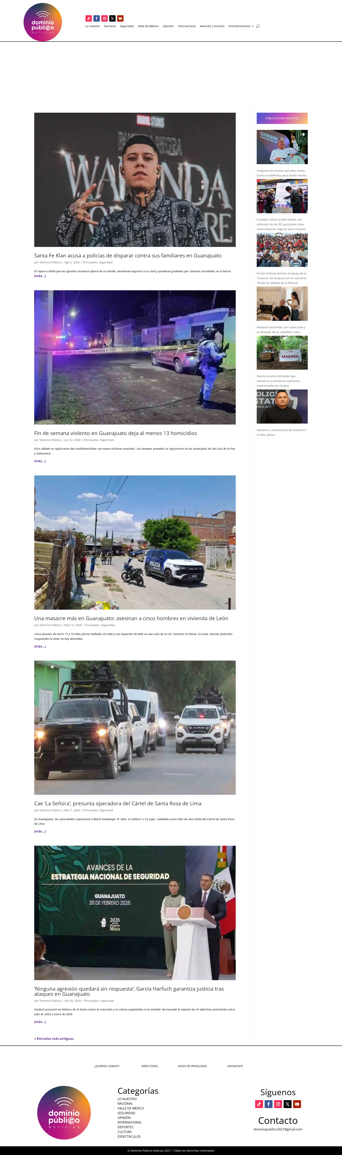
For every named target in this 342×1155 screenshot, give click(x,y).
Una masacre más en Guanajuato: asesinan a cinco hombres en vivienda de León (131, 618)
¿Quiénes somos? (107, 1066)
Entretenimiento (239, 26)
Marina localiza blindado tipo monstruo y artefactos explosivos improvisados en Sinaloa (278, 381)
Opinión (168, 26)
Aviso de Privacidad (192, 1066)
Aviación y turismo (212, 26)
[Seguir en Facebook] (96, 18)
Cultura (125, 1132)
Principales (90, 262)
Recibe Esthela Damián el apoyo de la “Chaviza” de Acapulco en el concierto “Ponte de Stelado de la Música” (281, 278)
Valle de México (148, 26)
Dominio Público (50, 262)
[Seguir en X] (112, 18)
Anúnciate (235, 1066)
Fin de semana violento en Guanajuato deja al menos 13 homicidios (115, 433)
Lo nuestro (93, 26)
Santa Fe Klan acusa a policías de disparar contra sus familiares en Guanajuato (128, 255)
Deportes (125, 1127)
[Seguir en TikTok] (89, 18)
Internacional (187, 26)
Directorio (150, 1066)
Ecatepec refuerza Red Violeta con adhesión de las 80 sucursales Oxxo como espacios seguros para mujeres (281, 224)
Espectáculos (129, 1136)
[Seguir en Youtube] (120, 18)
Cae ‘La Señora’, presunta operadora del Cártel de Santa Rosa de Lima (117, 803)
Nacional (110, 26)
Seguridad (127, 26)
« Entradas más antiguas (54, 1038)
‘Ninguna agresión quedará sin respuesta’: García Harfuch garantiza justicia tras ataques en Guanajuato (129, 991)
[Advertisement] (171, 71)
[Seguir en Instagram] (104, 18)
